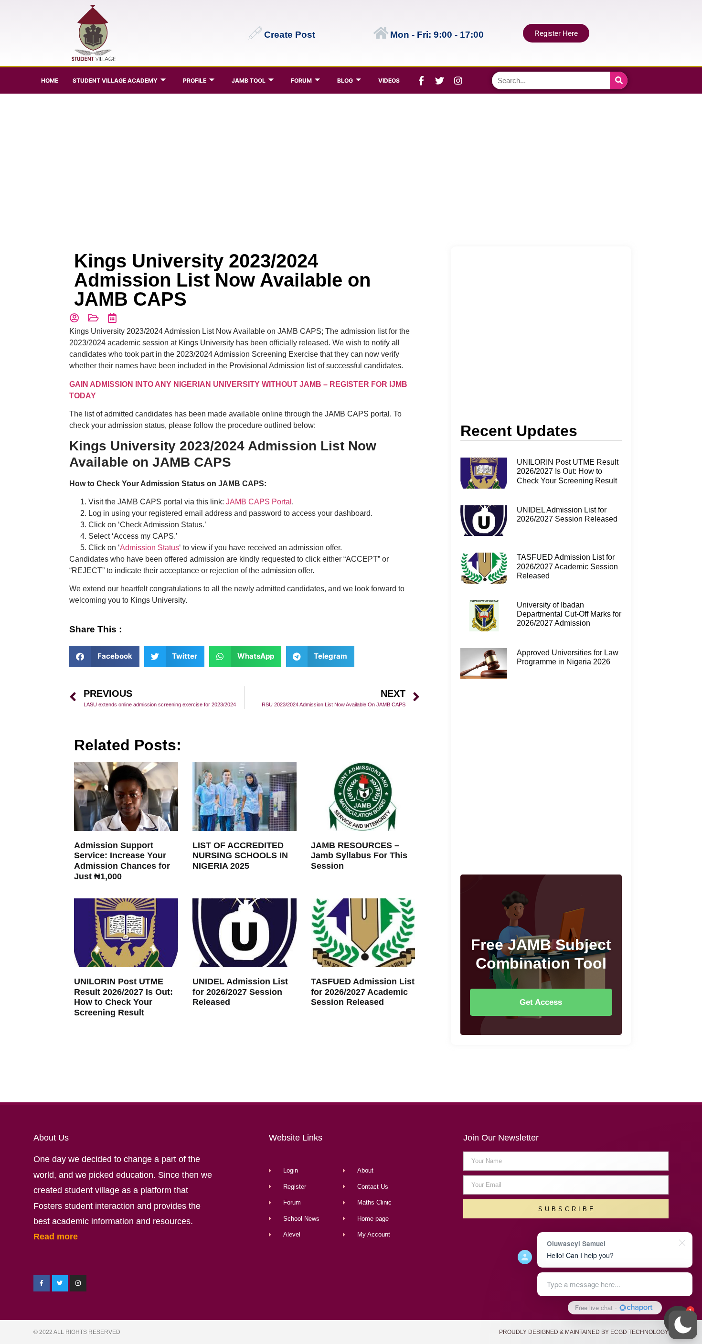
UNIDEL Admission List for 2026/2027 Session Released (240, 992)
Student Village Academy (115, 80)
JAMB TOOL (249, 80)
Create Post (289, 35)
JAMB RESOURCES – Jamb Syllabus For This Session (359, 856)
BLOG (345, 80)
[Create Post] (255, 33)
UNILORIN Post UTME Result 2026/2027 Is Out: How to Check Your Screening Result (123, 997)
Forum (301, 80)
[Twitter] (440, 81)
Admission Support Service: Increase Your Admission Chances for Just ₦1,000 (122, 861)
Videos (389, 80)
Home (49, 80)
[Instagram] (458, 81)
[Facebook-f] (421, 81)
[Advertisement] (349, 170)
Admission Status (149, 548)
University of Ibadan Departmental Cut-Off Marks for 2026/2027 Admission (569, 614)
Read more (55, 1236)
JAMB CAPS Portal (259, 502)
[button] (683, 1325)
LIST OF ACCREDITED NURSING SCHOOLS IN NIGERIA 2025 (240, 856)
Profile (194, 80)
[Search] (619, 80)
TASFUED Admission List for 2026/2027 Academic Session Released (363, 992)
